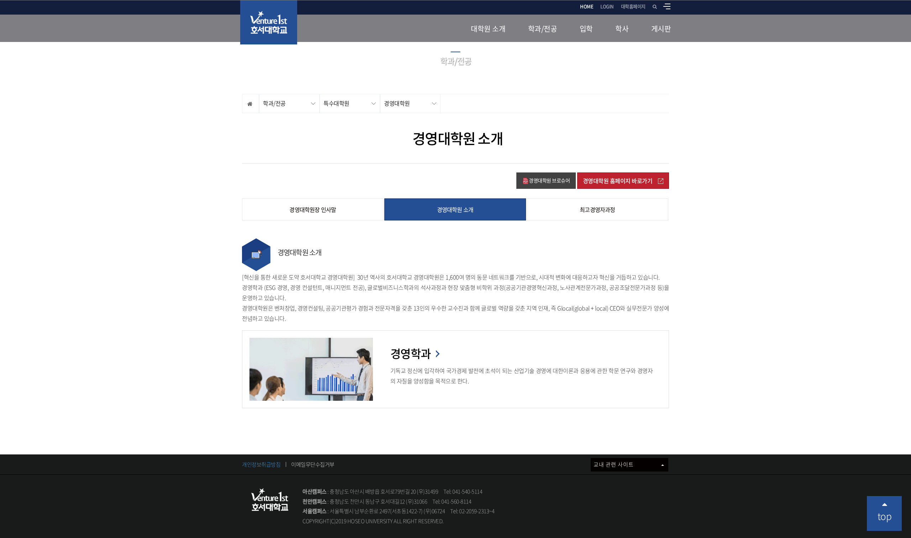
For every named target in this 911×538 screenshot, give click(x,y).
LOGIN (607, 6)
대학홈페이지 (633, 6)
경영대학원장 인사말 (312, 209)
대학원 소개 (488, 28)
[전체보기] (667, 6)
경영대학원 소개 (455, 209)
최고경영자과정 (597, 209)
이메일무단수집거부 (313, 464)
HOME (586, 6)
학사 (621, 28)
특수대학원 (336, 103)
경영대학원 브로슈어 (549, 180)
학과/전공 (542, 28)
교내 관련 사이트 (614, 464)
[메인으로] (268, 22)
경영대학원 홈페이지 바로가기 (618, 180)
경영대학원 (397, 103)
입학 (586, 28)
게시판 (661, 28)
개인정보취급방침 (261, 464)
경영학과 (411, 353)
